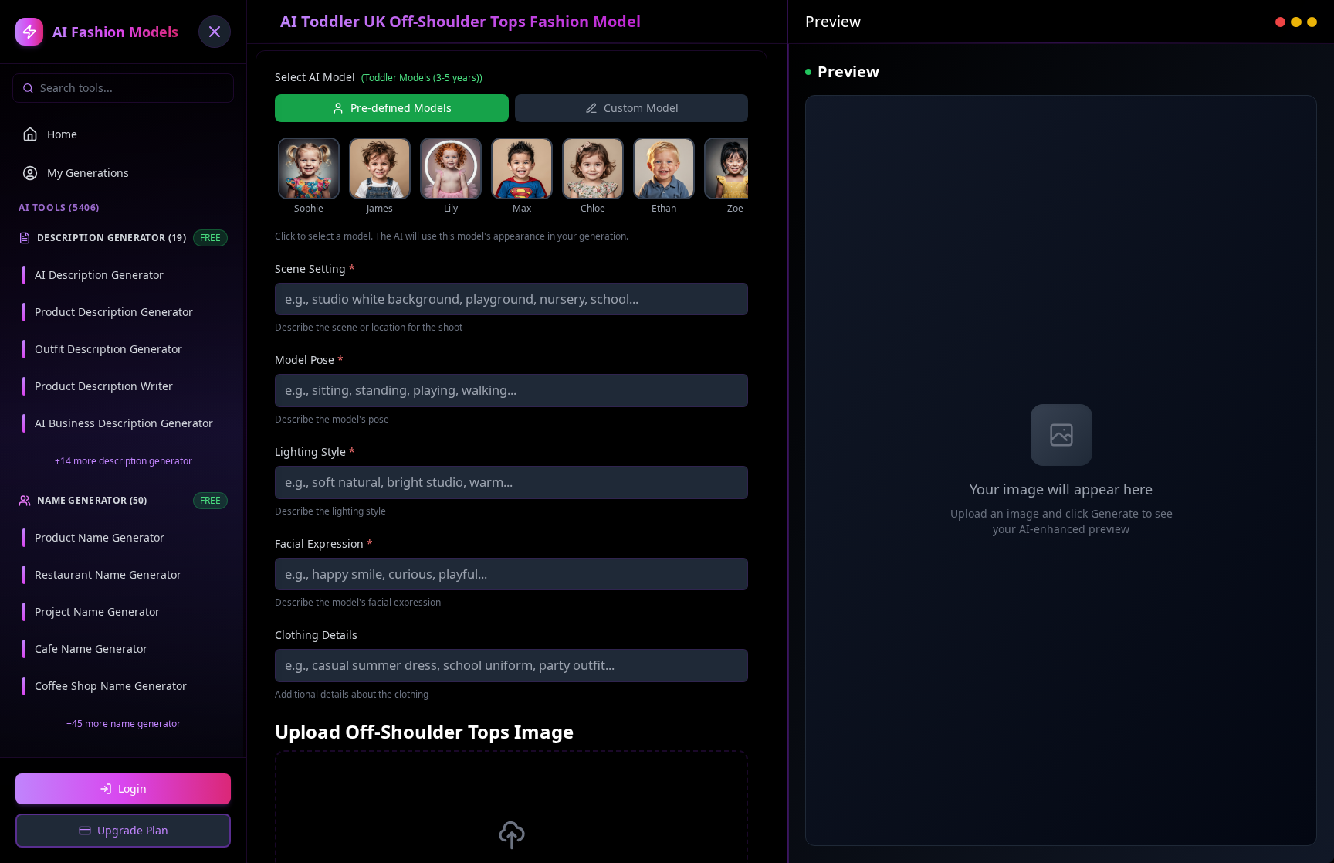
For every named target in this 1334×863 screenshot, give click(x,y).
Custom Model (641, 107)
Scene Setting (315, 268)
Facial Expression (324, 543)
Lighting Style (315, 451)
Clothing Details (316, 634)
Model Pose (309, 359)
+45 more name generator (123, 723)
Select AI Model (378, 77)
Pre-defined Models (401, 107)
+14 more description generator (123, 460)
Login (132, 788)
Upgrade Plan (132, 830)
